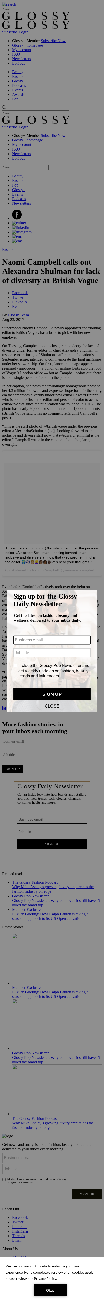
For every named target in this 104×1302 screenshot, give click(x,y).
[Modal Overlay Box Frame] (52, 651)
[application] (52, 1279)
